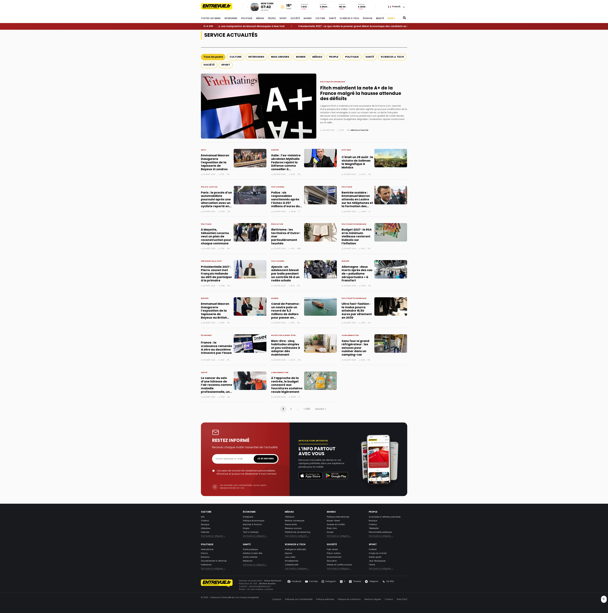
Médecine (247, 561)
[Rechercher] (404, 18)
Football (373, 549)
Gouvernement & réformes (214, 561)
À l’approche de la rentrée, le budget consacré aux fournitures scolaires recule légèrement (286, 385)
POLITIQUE (246, 18)
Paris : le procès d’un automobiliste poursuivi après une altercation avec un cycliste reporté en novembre (216, 201)
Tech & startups (250, 532)
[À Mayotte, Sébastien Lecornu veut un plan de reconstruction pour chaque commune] (250, 232)
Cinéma (205, 520)
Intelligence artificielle (295, 549)
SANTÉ (332, 18)
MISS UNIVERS (280, 57)
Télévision (289, 517)
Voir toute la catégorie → (213, 536)
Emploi (246, 528)
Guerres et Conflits (336, 524)
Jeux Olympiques (377, 561)
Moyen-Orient (333, 520)
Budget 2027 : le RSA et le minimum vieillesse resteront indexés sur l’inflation (357, 236)
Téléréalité (373, 528)
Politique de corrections (349, 599)
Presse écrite (291, 524)
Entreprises (248, 517)
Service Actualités (359, 130)
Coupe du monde (377, 553)
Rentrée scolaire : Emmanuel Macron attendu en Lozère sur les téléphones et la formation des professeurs (357, 201)
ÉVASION (367, 18)
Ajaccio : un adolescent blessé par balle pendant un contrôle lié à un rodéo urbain (285, 274)
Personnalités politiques (380, 532)
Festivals (205, 532)
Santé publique (250, 549)
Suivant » (320, 409)
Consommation (350, 335)
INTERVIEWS (230, 18)
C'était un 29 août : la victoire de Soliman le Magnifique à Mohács (357, 162)
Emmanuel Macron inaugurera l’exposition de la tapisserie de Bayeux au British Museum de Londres (216, 313)
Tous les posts (213, 57)
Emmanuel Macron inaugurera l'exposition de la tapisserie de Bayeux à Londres (215, 162)
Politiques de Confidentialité (298, 599)
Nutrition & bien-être (283, 335)
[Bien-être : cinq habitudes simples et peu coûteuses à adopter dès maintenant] (320, 343)
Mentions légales (372, 599)
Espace (288, 553)
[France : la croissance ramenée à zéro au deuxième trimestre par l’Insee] (250, 343)
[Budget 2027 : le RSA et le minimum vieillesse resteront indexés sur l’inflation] (390, 232)
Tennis (372, 564)
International (207, 549)
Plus (391, 18)
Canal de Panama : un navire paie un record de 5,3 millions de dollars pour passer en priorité (285, 313)
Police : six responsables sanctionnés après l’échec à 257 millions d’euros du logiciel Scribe (285, 201)
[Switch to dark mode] (604, 599)
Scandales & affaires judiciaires (385, 517)
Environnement (334, 557)
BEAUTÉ (380, 18)
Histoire (346, 150)
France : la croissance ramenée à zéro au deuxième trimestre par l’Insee (216, 348)
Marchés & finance (252, 524)
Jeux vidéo (290, 557)
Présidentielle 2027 (211, 261)
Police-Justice (209, 187)
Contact (389, 599)
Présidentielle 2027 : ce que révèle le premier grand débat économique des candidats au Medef (336, 26)
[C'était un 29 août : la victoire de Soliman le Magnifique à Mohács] (390, 158)
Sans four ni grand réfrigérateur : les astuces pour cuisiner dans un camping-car (355, 348)
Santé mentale (250, 557)
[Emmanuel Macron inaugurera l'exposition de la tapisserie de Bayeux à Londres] (250, 158)
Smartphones (291, 561)
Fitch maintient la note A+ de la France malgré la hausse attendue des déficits (360, 94)
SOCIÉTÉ (295, 18)
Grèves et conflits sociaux (339, 564)
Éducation (277, 224)
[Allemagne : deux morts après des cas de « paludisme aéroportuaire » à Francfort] (390, 269)
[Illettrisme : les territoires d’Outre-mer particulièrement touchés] (320, 232)
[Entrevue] (220, 7)
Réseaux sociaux (293, 528)
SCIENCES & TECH (349, 18)
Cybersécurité (291, 564)
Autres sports (375, 557)
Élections (205, 557)
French (396, 7)
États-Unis (332, 528)
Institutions (206, 564)
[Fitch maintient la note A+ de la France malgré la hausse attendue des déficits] (258, 106)
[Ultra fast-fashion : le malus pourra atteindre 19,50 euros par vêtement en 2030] (390, 306)
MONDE (308, 18)
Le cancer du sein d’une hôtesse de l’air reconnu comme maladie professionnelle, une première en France (216, 387)
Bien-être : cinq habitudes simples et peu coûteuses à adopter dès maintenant (285, 348)
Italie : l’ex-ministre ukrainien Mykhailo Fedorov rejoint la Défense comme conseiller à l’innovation (286, 164)
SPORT (283, 18)
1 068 (307, 409)
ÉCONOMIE (206, 335)
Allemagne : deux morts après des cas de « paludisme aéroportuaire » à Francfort (357, 274)
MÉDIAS (260, 18)
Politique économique (332, 82)
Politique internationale (338, 517)
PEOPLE (272, 18)
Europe (275, 150)
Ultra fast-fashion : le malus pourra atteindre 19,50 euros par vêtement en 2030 (357, 311)
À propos (276, 599)
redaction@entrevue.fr (260, 586)
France (204, 553)
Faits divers (277, 187)
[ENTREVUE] (217, 585)
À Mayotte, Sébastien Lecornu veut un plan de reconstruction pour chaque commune (216, 236)
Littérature (205, 528)
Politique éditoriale (325, 599)
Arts (203, 150)
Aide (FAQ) (402, 599)
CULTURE (320, 18)
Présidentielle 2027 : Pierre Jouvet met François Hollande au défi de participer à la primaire (216, 274)
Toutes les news (211, 18)
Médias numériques (294, 520)
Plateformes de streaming (297, 532)
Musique (205, 524)
